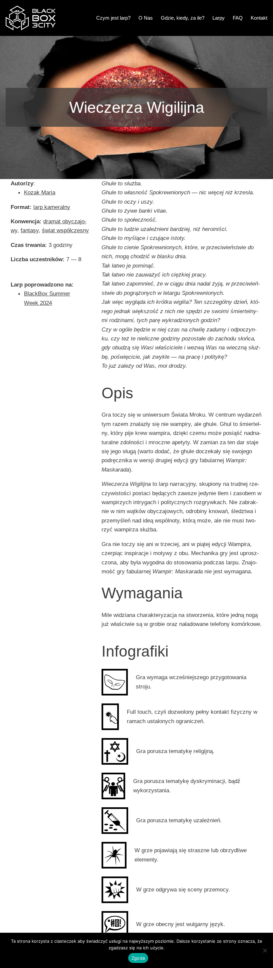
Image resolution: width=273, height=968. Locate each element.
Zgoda (138, 958)
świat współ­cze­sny (65, 230)
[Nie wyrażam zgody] (264, 950)
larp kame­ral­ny (51, 207)
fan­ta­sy (30, 230)
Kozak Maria (39, 192)
